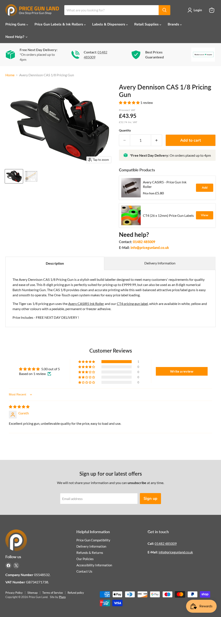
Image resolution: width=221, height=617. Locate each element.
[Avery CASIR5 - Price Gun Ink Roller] (131, 187)
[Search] (164, 10)
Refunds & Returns (89, 553)
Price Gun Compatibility (93, 540)
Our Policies (85, 559)
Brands (174, 24)
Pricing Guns (15, 24)
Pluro (62, 597)
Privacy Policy (14, 592)
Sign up (150, 498)
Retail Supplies (146, 24)
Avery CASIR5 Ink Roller (86, 303)
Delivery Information (159, 263)
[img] (19, 407)
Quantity (125, 130)
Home (9, 75)
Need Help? (15, 36)
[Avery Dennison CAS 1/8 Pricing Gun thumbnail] (14, 176)
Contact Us (84, 571)
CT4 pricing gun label (132, 303)
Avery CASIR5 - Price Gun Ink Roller (164, 184)
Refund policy (76, 592)
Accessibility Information (94, 565)
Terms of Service (52, 592)
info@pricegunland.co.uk (150, 247)
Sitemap (32, 592)
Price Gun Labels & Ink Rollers (59, 24)
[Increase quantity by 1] (156, 140)
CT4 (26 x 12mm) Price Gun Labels (168, 215)
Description (55, 263)
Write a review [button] (181, 371)
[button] (129, 102)
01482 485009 (144, 242)
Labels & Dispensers (109, 24)
